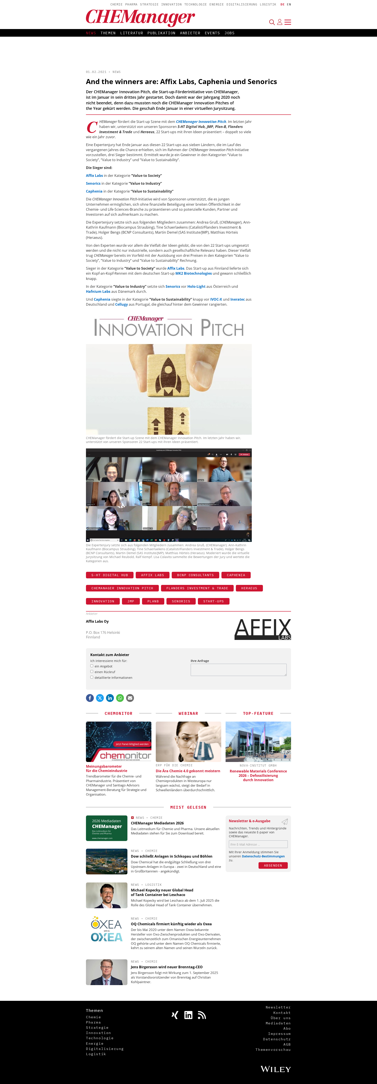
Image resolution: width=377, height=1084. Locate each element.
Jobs (229, 33)
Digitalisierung (241, 4)
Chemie (116, 4)
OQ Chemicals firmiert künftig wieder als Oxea (171, 924)
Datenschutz (277, 1039)
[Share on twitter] (100, 698)
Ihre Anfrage (200, 661)
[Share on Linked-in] (110, 698)
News (91, 33)
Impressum (279, 1033)
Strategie (149, 4)
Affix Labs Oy (97, 621)
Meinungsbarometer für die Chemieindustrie (106, 768)
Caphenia (94, 191)
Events (212, 33)
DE (283, 4)
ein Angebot (103, 666)
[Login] (279, 22)
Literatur (131, 33)
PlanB (153, 601)
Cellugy (121, 304)
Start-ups (213, 601)
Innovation (171, 4)
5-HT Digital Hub (109, 575)
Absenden (273, 865)
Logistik (268, 4)
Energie (216, 4)
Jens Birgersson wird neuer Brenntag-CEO (167, 967)
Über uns (281, 1018)
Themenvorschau (273, 1049)
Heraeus (249, 588)
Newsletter (278, 1007)
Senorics (93, 183)
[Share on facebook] (90, 698)
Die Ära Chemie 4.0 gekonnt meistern (188, 771)
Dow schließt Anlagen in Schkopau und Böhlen (171, 856)
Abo (287, 1028)
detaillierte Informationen (113, 678)
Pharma (131, 4)
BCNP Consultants (195, 575)
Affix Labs (94, 175)
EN (289, 4)
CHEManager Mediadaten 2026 (157, 823)
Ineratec (237, 299)
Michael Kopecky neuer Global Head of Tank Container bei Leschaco (162, 892)
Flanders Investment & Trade (197, 588)
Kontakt (282, 1012)
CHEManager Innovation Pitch (122, 588)
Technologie (195, 4)
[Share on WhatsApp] (120, 698)
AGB (287, 1044)
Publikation (161, 33)
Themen (108, 33)
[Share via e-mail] (130, 698)
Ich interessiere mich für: (108, 661)
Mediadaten (278, 1023)
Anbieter (190, 33)
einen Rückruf (105, 672)
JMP (130, 601)
